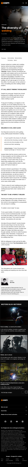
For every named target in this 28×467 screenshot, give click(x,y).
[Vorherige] (23, 392)
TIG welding (10, 60)
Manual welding (18, 58)
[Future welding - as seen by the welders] (14, 316)
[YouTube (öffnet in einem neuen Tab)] (17, 421)
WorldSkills (11, 76)
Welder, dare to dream (6, 354)
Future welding (11, 58)
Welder (15, 60)
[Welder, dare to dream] (14, 344)
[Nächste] (26, 392)
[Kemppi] (5, 3)
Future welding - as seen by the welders (11, 326)
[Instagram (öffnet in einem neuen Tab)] (23, 421)
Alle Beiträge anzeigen (6, 392)
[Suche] (23, 3)
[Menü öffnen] (26, 3)
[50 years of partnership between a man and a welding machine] (14, 372)
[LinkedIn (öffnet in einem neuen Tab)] (11, 421)
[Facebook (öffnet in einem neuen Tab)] (5, 421)
